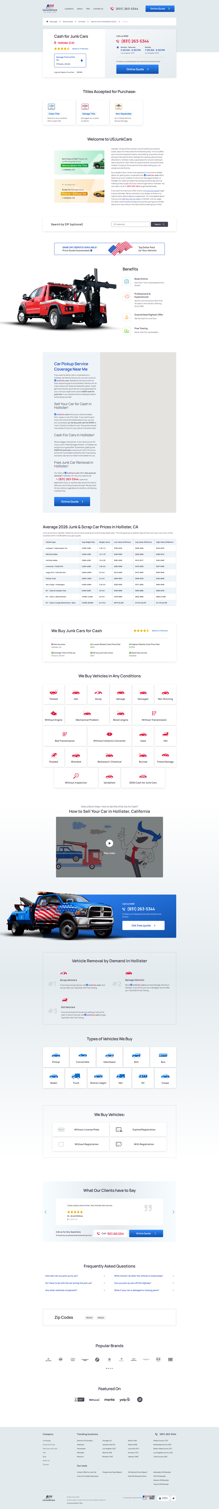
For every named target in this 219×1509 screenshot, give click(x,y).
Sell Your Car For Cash (131, 199)
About (80, 8)
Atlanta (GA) (132, 1445)
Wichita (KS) (107, 1453)
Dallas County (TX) (160, 1441)
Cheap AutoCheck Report (112, 1472)
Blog (44, 1457)
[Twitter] (173, 1498)
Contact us (98, 8)
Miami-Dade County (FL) (162, 1449)
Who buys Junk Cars (50, 1449)
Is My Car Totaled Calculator (88, 1476)
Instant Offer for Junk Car (86, 1472)
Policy (81, 1503)
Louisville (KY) (133, 1449)
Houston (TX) (133, 1453)
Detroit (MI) (132, 1441)
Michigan (80, 1453)
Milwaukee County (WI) (162, 1445)
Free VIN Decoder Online (137, 1476)
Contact (46, 1464)
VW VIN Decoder (159, 1476)
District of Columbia (85, 1441)
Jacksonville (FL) (108, 1445)
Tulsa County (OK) (160, 1457)
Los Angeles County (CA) (163, 1453)
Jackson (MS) (133, 1457)
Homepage (47, 1441)
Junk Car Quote (152, 190)
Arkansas (80, 1445)
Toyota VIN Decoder (161, 1484)
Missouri (80, 1457)
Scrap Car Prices (49, 1445)
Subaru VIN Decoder (161, 1480)
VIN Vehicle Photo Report (137, 1472)
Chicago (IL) (107, 1441)
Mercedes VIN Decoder (162, 1472)
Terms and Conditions (72, 1503)
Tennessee (81, 1449)
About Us (46, 1460)
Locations (69, 8)
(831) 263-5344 (127, 8)
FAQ (88, 8)
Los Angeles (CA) (109, 1449)
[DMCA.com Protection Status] (163, 1498)
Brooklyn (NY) (107, 1457)
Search (158, 224)
